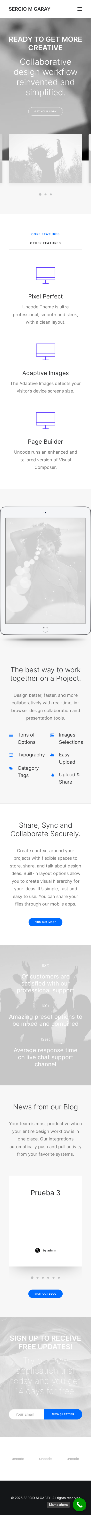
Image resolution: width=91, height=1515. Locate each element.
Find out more (45, 922)
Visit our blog (45, 1293)
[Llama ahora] (79, 1504)
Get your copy (45, 111)
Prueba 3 (45, 1192)
